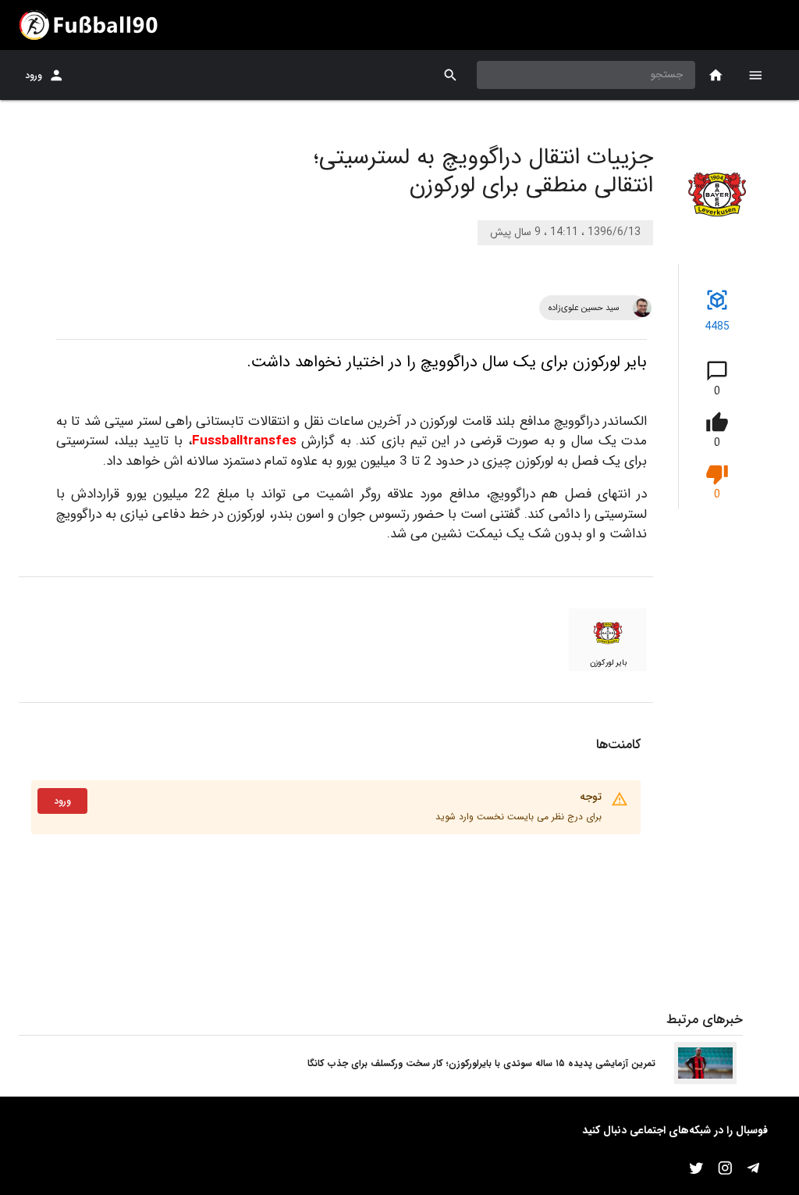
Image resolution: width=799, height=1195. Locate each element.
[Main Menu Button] (755, 75)
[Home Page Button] (715, 75)
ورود (33, 75)
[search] (450, 75)
